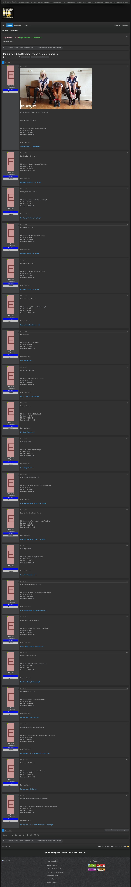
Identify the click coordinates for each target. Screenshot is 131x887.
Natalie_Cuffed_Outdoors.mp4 (30, 682)
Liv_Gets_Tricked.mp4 (27, 432)
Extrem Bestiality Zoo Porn (55, 869)
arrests (23, 57)
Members (26, 25)
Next (9, 62)
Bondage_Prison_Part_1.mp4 (29, 253)
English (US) (6, 846)
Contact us (100, 846)
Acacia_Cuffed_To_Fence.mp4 (30, 146)
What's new (17, 25)
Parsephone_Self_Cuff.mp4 (29, 789)
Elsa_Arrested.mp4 (26, 361)
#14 (127, 581)
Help (125, 846)
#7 (127, 331)
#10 (127, 438)
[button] (22, 25)
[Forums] (4, 48)
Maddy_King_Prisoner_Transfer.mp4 (31, 646)
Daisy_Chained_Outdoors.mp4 (30, 325)
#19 (127, 759)
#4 (127, 224)
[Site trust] (101, 866)
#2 (127, 153)
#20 (127, 795)
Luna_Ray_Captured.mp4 (28, 575)
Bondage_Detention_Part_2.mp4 (30, 218)
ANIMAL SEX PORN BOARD (55, 872)
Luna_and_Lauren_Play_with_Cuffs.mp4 (33, 610)
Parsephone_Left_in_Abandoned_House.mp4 (34, 753)
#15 (127, 617)
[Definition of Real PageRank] (92, 871)
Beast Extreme (52, 882)
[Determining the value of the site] (92, 866)
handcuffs (40, 57)
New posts (5, 30)
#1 (127, 66)
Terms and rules (109, 846)
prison (46, 57)
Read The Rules (8, 41)
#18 (127, 724)
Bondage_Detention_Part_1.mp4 (30, 182)
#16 (127, 652)
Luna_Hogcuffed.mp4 (27, 468)
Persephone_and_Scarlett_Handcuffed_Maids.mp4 (36, 825)
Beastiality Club (52, 879)
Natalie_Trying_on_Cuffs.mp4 (29, 717)
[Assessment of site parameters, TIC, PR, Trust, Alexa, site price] (101, 871)
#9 (127, 402)
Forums (9, 25)
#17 (127, 688)
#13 (127, 545)
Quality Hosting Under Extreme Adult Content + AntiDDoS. (65, 853)
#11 (127, 474)
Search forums (14, 30)
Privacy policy (118, 846)
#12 (127, 510)
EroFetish (6, 57)
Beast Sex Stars (52, 865)
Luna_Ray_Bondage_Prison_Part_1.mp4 (33, 503)
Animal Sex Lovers (53, 875)
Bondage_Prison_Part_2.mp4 (29, 289)
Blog (3, 25)
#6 (127, 295)
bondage (33, 57)
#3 (127, 188)
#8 (127, 367)
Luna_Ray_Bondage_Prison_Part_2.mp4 (33, 539)
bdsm (28, 57)
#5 (127, 260)
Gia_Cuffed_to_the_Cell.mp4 (29, 396)
